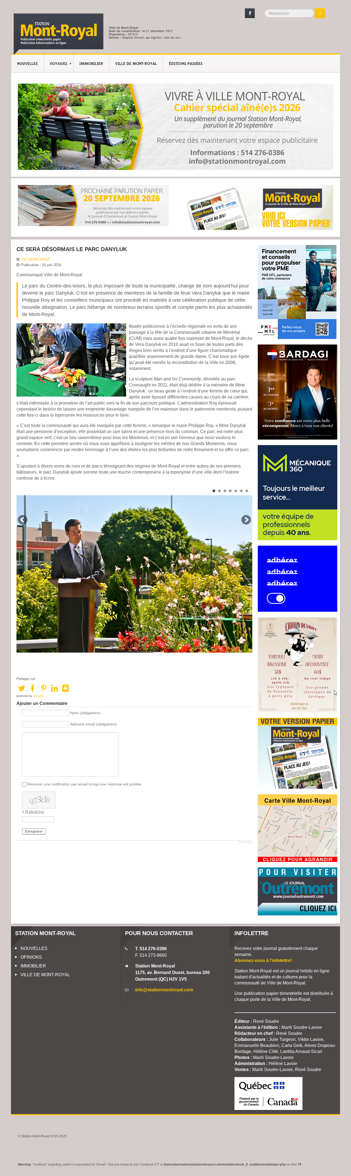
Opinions (31, 957)
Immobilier (91, 63)
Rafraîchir (34, 812)
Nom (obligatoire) (85, 713)
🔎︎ (320, 13)
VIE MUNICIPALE (35, 259)
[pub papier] (257, 207)
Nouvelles (27, 63)
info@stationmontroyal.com (164, 989)
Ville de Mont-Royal (136, 63)
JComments (245, 842)
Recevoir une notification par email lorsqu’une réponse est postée (84, 784)
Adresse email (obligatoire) (93, 724)
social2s (38, 695)
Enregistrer (34, 831)
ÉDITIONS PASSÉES (185, 63)
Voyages (58, 63)
